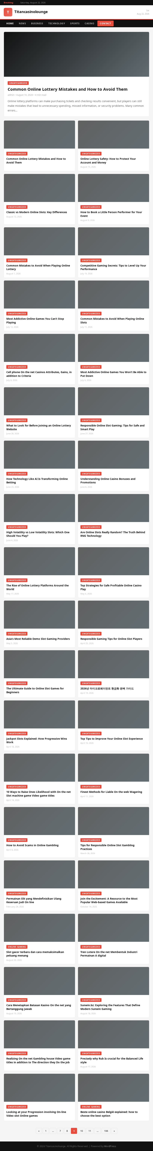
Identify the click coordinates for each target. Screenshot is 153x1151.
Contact (105, 23)
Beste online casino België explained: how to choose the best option (109, 1113)
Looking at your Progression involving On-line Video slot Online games (36, 1113)
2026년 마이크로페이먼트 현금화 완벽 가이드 (107, 688)
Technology (56, 23)
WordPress (110, 1146)
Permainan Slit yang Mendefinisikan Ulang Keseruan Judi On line (33, 900)
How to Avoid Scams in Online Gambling (32, 845)
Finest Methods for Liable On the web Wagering (111, 792)
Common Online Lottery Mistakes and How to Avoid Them (68, 89)
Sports (74, 23)
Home (10, 23)
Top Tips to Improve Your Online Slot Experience (111, 738)
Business (37, 23)
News (22, 23)
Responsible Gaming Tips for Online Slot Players (111, 639)
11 (89, 1131)
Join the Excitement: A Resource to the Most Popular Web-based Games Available (109, 900)
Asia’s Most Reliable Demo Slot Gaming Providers (38, 639)
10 (81, 1131)
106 (106, 1131)
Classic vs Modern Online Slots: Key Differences (36, 212)
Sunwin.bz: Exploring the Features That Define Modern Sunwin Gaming (110, 1007)
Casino (89, 23)
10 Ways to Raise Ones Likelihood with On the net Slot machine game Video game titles (38, 793)
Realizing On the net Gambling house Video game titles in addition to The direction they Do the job (38, 1060)
